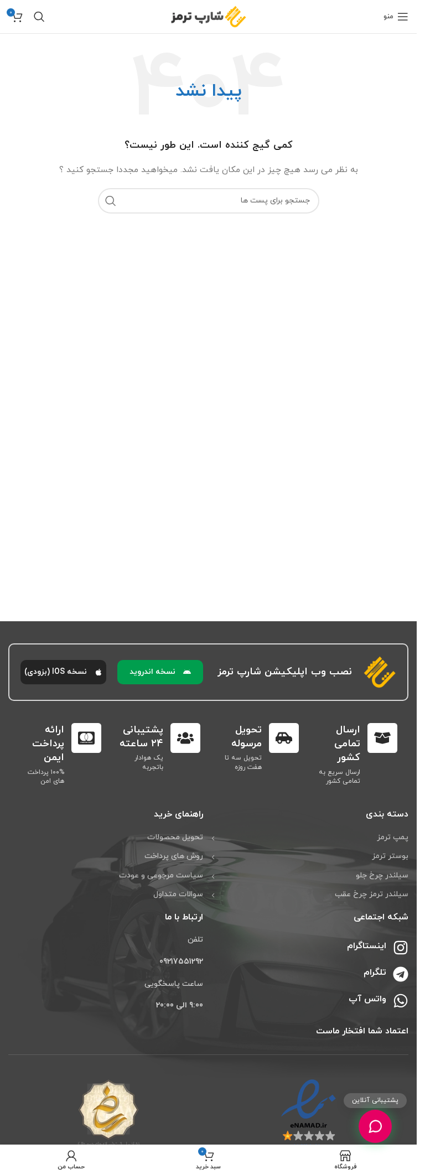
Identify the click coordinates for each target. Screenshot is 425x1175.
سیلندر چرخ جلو (382, 875)
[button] (160, 672)
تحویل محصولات (175, 837)
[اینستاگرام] (400, 947)
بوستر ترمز (390, 856)
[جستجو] (39, 17)
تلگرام (375, 972)
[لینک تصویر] (308, 1114)
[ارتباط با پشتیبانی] (375, 1126)
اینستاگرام (366, 946)
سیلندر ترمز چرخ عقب (371, 894)
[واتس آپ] (400, 1000)
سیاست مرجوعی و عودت (161, 875)
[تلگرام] (400, 974)
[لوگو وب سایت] (208, 16)
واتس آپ (367, 999)
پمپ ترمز (392, 837)
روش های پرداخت (173, 856)
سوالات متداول (178, 894)
